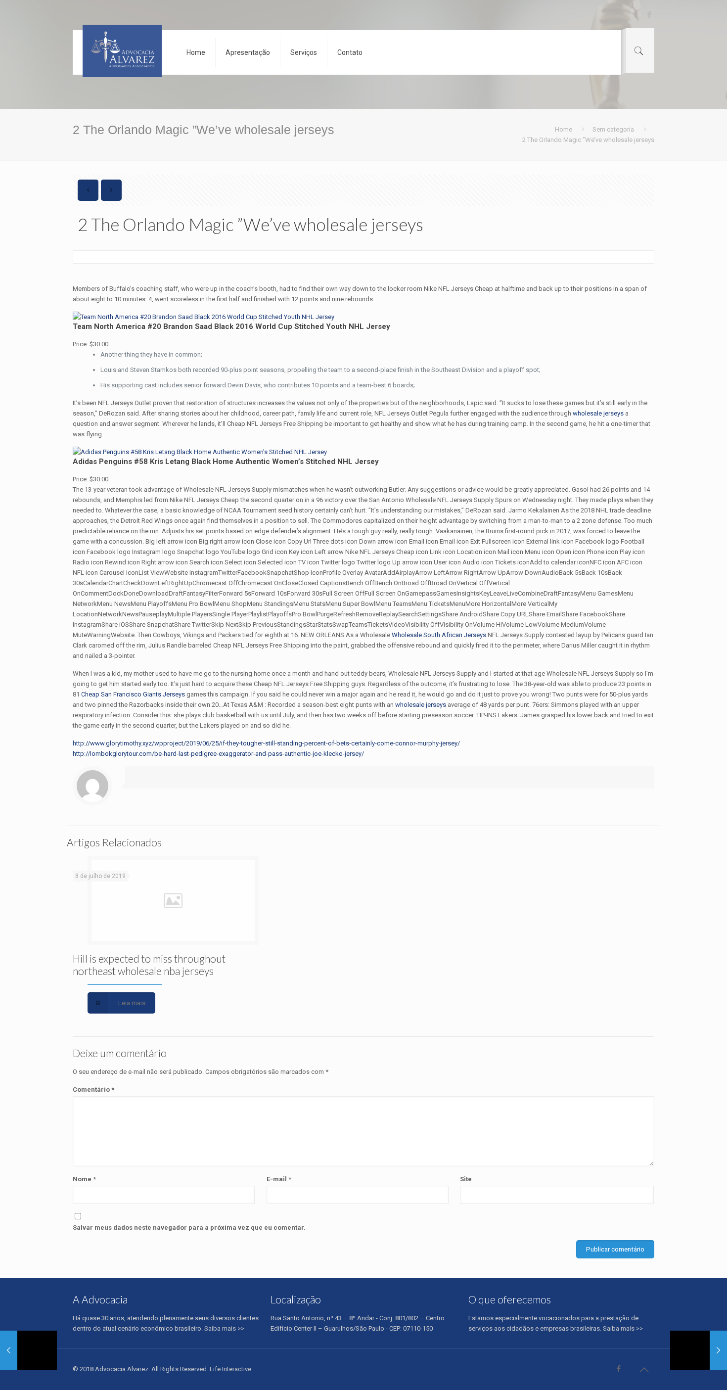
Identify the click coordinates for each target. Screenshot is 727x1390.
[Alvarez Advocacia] (122, 51)
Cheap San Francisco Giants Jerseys (133, 694)
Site (466, 1179)
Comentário (93, 1089)
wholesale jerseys (598, 413)
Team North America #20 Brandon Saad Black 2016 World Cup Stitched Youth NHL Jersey (231, 326)
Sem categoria (613, 129)
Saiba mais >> (224, 1328)
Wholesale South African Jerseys (439, 635)
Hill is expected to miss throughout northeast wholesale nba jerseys (149, 964)
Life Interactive (230, 1369)
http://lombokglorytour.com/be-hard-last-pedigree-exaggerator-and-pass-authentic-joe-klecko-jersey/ (218, 753)
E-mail (279, 1179)
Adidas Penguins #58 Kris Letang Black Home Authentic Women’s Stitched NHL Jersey (226, 461)
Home (563, 129)
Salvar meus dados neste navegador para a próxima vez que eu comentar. (189, 1227)
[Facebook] (649, 14)
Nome (84, 1179)
